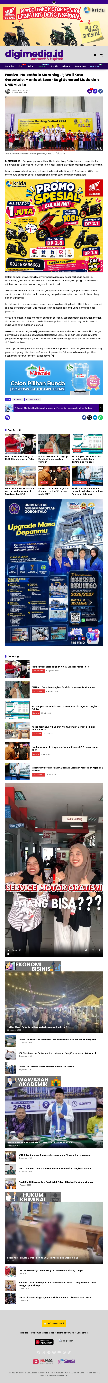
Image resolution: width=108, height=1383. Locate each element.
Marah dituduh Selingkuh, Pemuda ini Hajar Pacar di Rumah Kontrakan (55, 1297)
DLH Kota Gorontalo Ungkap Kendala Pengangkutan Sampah (53, 459)
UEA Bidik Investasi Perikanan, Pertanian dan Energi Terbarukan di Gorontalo (58, 1053)
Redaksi (24, 1332)
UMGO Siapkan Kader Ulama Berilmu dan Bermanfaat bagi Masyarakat (55, 1168)
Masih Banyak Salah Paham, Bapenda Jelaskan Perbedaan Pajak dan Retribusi (87, 491)
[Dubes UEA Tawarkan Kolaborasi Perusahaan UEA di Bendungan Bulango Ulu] (10, 1041)
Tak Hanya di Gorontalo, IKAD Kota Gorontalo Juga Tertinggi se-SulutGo (87, 459)
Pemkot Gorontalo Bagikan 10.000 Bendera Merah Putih (19, 458)
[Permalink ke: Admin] (8, 91)
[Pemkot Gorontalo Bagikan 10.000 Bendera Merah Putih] (20, 444)
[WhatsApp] (100, 417)
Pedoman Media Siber (42, 1332)
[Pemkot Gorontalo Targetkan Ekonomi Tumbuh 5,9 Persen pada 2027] (53, 476)
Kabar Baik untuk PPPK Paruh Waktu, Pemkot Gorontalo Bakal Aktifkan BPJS (19, 491)
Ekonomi (77, 450)
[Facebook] (84, 417)
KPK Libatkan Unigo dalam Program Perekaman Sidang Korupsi (51, 1270)
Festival (19, 399)
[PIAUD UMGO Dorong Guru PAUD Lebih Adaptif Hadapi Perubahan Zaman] (10, 1183)
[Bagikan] (100, 91)
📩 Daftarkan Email (54, 1323)
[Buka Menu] (95, 55)
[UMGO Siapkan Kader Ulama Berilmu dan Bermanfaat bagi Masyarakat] (10, 1169)
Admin (14, 90)
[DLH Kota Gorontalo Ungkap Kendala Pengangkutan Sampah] (53, 444)
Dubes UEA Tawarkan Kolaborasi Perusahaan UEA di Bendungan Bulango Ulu (57, 1039)
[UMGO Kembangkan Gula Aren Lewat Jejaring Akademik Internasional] (10, 1156)
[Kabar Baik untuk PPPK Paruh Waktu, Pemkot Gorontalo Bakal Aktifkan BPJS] (20, 476)
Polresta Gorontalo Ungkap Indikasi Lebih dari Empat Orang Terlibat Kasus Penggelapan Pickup (57, 1284)
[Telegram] (95, 417)
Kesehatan (11, 482)
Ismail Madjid (34, 399)
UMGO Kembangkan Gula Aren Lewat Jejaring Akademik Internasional (55, 1155)
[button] (101, 55)
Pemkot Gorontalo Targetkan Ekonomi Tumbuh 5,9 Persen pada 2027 (53, 491)
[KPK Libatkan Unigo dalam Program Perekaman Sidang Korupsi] (10, 1271)
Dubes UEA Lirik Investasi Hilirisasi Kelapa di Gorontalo (46, 1066)
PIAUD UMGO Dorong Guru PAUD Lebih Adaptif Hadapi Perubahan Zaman (56, 1182)
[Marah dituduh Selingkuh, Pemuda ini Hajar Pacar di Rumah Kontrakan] (10, 1298)
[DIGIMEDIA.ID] (34, 54)
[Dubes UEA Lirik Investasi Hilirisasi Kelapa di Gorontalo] (10, 1068)
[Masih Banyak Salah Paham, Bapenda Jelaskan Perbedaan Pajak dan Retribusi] (87, 476)
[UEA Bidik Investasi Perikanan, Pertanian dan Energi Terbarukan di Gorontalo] (10, 1054)
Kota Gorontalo (13, 450)
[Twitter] (89, 417)
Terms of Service (65, 1332)
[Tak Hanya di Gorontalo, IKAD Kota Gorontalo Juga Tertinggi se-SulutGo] (87, 444)
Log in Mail (82, 1332)
